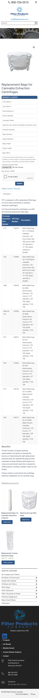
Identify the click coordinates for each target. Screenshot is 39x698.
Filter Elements (19, 590)
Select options (8, 562)
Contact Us (11, 682)
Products (6, 640)
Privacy (33, 694)
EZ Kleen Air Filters (19, 584)
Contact (6, 656)
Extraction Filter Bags (14, 188)
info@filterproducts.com (19, 19)
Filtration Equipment (19, 597)
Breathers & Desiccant (19, 577)
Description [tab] (7, 194)
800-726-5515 (20, 2)
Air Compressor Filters (11, 574)
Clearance (6, 603)
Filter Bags (19, 587)
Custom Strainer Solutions (12, 652)
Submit (19, 184)
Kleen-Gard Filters (9, 600)
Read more (7, 522)
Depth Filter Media (19, 581)
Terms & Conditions (21, 694)
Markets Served (8, 648)
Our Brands (7, 644)
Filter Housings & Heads (19, 593)
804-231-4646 (12, 675)
